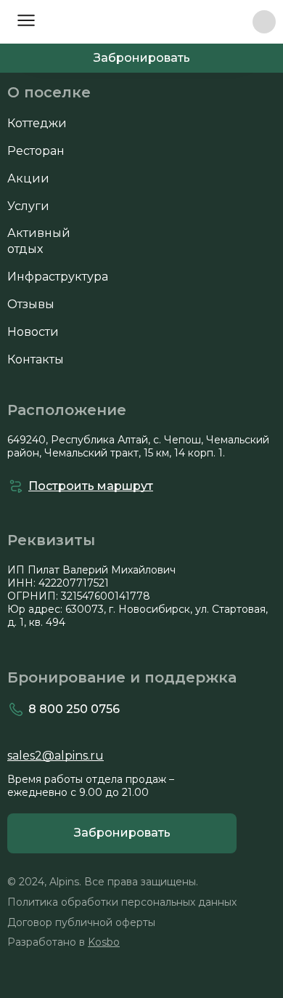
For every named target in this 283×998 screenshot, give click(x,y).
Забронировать (142, 58)
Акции (28, 178)
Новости (33, 332)
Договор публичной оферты (81, 922)
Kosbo (104, 942)
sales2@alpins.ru (55, 755)
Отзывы (30, 304)
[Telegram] (264, 21)
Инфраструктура (57, 276)
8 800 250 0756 (235, 22)
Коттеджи (37, 123)
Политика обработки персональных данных (122, 902)
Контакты (35, 359)
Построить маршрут (90, 486)
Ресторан (36, 151)
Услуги (28, 206)
